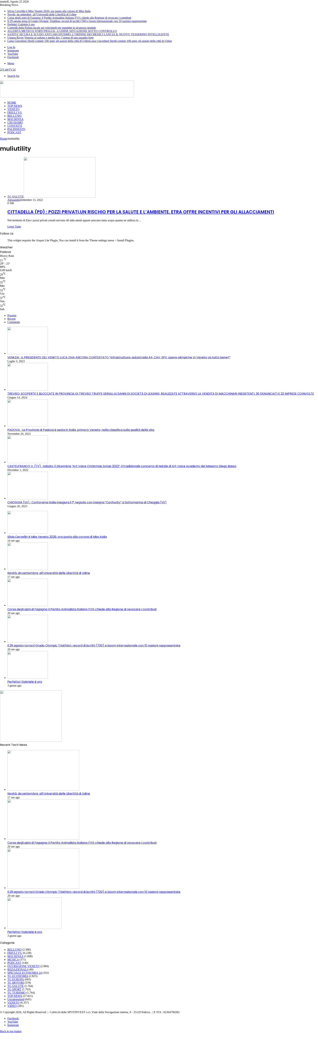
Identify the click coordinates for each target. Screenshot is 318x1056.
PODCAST (14, 132)
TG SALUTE (15, 986)
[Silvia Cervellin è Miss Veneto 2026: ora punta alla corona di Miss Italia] (27, 532)
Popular (11, 315)
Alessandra (13, 199)
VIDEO (12, 1005)
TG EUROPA (15, 979)
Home (3, 138)
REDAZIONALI (17, 969)
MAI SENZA (15, 119)
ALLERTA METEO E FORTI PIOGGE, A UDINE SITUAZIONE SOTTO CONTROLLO (62, 31)
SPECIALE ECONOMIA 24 (24, 972)
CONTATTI (14, 125)
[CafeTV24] (7, 69)
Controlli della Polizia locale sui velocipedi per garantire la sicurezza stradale (51, 27)
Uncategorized (15, 999)
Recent (11, 318)
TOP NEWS (14, 105)
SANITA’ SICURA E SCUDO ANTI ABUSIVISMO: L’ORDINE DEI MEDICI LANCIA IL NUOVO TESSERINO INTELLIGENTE (88, 34)
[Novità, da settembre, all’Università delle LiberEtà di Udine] (27, 568)
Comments (13, 322)
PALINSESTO (16, 129)
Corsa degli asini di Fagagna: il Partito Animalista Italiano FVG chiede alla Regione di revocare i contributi (69, 17)
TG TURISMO (16, 992)
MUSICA (13, 959)
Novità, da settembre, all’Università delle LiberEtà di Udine (41, 14)
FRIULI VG (14, 112)
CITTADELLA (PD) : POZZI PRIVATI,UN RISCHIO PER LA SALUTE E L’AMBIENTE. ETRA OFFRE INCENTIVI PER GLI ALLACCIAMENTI (140, 212)
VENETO (13, 109)
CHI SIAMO (15, 122)
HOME (11, 102)
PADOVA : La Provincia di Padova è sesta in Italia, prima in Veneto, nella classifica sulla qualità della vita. (81, 430)
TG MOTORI (15, 982)
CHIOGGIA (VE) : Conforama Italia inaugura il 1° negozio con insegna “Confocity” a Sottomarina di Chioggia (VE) (87, 502)
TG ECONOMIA (17, 976)
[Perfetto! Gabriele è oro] (27, 677)
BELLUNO (14, 115)
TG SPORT (14, 989)
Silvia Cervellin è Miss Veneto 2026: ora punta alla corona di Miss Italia (49, 11)
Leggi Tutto (14, 226)
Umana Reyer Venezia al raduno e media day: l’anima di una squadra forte (50, 37)
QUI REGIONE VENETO (23, 966)
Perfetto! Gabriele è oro (21, 24)
